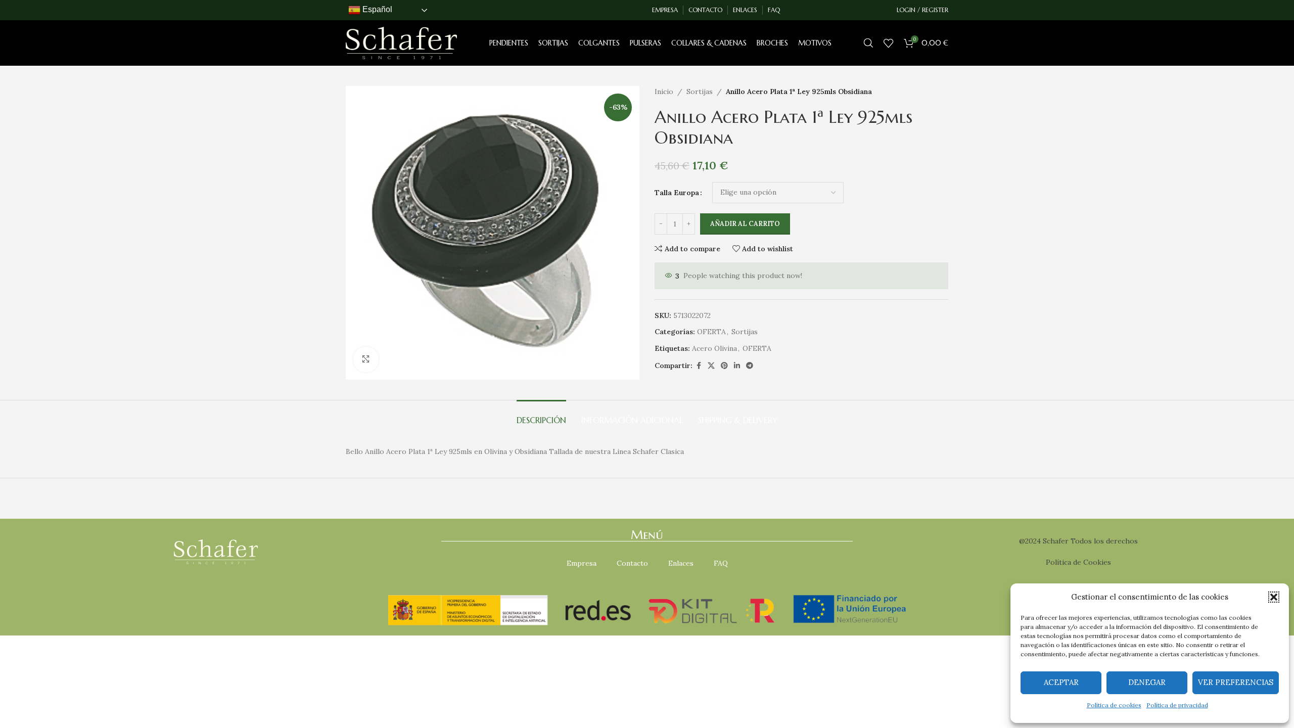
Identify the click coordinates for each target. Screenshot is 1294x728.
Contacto (632, 563)
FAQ (721, 563)
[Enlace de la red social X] (711, 366)
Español (376, 9)
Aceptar (1061, 682)
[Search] (868, 43)
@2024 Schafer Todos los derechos (1078, 540)
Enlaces (681, 563)
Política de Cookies (1078, 562)
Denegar (1147, 682)
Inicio (664, 91)
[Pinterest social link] (724, 366)
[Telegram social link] (749, 366)
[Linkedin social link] (737, 366)
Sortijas (699, 91)
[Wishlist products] (889, 43)
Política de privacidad (1177, 705)
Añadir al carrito (745, 223)
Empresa (581, 563)
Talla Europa (677, 192)
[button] (1274, 597)
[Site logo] (401, 42)
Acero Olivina (714, 348)
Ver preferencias (1235, 682)
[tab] (541, 415)
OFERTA (711, 331)
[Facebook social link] (698, 366)
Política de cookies (1114, 705)
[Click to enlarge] (366, 359)
